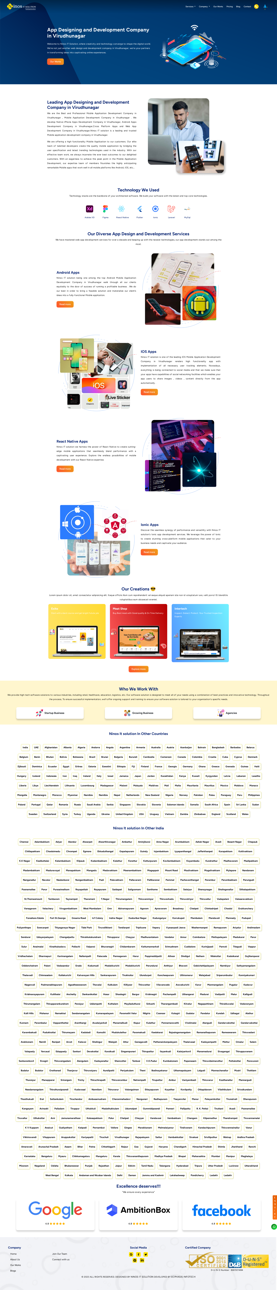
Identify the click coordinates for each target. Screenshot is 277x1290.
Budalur (25, 1070)
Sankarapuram (108, 975)
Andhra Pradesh (245, 1137)
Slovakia (141, 804)
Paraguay (226, 795)
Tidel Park (86, 927)
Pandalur (205, 1013)
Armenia (140, 747)
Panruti (223, 946)
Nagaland (39, 1165)
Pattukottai (235, 1061)
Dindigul (185, 956)
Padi (101, 880)
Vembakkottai (175, 1137)
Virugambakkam (68, 908)
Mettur (226, 1042)
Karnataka (29, 1156)
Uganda (91, 814)
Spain (227, 804)
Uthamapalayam (182, 1070)
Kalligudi (247, 994)
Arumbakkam (182, 841)
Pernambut (99, 1127)
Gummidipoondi (151, 1108)
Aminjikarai (144, 841)
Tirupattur (157, 1080)
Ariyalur (237, 927)
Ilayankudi (165, 1051)
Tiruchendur (76, 1099)
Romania (63, 804)
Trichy (81, 1080)
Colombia (197, 757)
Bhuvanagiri (107, 946)
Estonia (92, 766)
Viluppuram (49, 1137)
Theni (142, 1070)
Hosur (106, 994)
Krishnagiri (151, 994)
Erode (78, 965)
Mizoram (23, 1165)
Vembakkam (174, 1118)
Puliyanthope (24, 927)
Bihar (80, 1146)
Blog (238, 6)
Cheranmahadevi (121, 1099)
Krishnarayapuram (34, 994)
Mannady (231, 918)
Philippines (254, 795)
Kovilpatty (186, 1089)
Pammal (170, 880)
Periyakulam (127, 1070)
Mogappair (153, 870)
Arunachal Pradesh (48, 1146)
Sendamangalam (81, 1013)
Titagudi (237, 946)
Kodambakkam (99, 861)
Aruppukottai (68, 1137)
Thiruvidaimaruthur (212, 1061)
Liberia (22, 785)
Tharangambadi (169, 1003)
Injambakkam (161, 851)
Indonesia (51, 776)
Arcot (69, 1042)
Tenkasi (136, 1061)
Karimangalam (65, 956)
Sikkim (131, 1165)
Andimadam (253, 927)
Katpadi (82, 1127)
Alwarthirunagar (107, 841)
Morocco (57, 795)
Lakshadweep (177, 1175)
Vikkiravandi (30, 1137)
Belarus (250, 747)
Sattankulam (56, 1099)
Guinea (244, 766)
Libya (35, 785)
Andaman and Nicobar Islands (95, 1175)
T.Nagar (105, 899)
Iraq (75, 776)
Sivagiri (44, 1061)
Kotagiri (175, 1013)
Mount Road (171, 870)
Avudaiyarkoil (99, 1022)
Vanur (249, 1127)
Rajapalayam (142, 1137)
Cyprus (238, 757)
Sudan (255, 804)
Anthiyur (168, 965)
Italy (99, 776)
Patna (92, 1146)
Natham (200, 956)
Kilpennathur (210, 1118)
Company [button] (203, 6)
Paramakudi (139, 1032)
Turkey (77, 814)
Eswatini (106, 766)
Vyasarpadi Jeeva (175, 927)
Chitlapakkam (32, 851)
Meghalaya (247, 1156)
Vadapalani (223, 899)
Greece (215, 766)
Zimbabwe (200, 814)
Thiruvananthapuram (137, 1156)
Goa (136, 1146)
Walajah (112, 1042)
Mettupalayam (219, 937)
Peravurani (252, 1061)
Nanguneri (142, 1099)
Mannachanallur (219, 1070)
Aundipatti (108, 1070)
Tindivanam (186, 1127)
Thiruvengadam (62, 1061)
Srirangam (66, 1080)
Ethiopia (121, 766)
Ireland (87, 776)
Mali (166, 785)
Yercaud (45, 1051)
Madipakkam (251, 861)
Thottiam (251, 1070)
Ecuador (52, 766)
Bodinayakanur (159, 1070)
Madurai (204, 994)
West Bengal (52, 1175)
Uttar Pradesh (215, 1165)
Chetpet (194, 908)
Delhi (119, 1175)
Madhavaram (231, 861)
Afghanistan (51, 747)
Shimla (221, 1146)
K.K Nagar (24, 861)
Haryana (163, 1146)
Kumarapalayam (105, 1013)
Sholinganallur (225, 889)
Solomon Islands (175, 804)
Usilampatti (96, 1003)
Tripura (198, 1165)
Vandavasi (155, 1118)
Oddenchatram (30, 965)
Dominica (37, 766)
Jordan (151, 776)
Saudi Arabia (94, 804)
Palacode (102, 956)
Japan (137, 776)
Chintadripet (211, 908)
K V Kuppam (32, 1127)
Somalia (194, 804)
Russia (77, 804)
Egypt (66, 766)
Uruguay (154, 814)
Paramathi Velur (128, 1013)
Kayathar (170, 1089)
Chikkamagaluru (81, 1156)
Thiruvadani (248, 1032)
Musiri (237, 1070)
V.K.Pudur (151, 1061)
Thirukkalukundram (90, 937)
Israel (110, 776)
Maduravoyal (53, 870)
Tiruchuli (103, 1137)
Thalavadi (27, 975)
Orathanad (55, 1070)
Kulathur (150, 1022)
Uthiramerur (186, 975)
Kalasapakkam (94, 1118)
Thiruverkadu (167, 899)
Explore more (139, 669)
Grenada (230, 766)
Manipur (230, 1156)
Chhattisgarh (108, 1146)
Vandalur (169, 937)
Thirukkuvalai (226, 1003)
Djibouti (22, 766)
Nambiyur (225, 965)
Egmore (87, 851)
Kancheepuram (166, 975)
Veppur (252, 946)
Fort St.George (58, 918)
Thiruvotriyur (186, 899)
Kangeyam (27, 1108)
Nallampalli (85, 956)
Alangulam (82, 1061)
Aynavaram (161, 908)
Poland (21, 804)
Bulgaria (118, 757)
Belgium (23, 757)
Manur (195, 1099)
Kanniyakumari (247, 975)
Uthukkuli (91, 1108)
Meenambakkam (132, 870)
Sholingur (97, 1042)
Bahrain (202, 747)
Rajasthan (104, 1165)
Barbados (235, 747)
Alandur (72, 841)
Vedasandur (63, 965)
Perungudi (248, 880)
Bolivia (63, 757)
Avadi (218, 841)
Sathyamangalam (246, 965)
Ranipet (56, 1042)
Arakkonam (27, 1042)
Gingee (128, 1127)
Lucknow (233, 1165)
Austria (170, 747)
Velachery (47, 908)
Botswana (78, 757)
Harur (136, 956)
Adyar (59, 841)
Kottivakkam (245, 851)
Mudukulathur (119, 1032)
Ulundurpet (145, 975)
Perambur (210, 880)
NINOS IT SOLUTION (142, 1276)
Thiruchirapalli (97, 1080)
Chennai (24, 841)
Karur (198, 984)
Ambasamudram (97, 1099)
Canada (182, 757)
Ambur (172, 1080)
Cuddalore (189, 946)
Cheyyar (139, 1118)
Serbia (110, 804)
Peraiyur (79, 1003)
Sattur (158, 1137)
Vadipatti (220, 994)
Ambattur (127, 841)
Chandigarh (180, 1146)
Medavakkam (110, 870)
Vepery (156, 927)
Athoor (171, 956)
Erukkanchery (245, 908)
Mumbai (215, 1156)
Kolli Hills (28, 1013)
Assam (67, 1146)
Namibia (88, 795)
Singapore (125, 804)
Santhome (152, 889)
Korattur (132, 861)
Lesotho (256, 776)
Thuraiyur (31, 1080)
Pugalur (233, 984)
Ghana (202, 766)
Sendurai (25, 937)
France (158, 766)
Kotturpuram (150, 861)
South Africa (211, 804)
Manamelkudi (120, 1022)
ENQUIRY (275, 1207)
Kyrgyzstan (212, 776)
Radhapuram (160, 1099)
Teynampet (72, 899)
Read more (65, 304)
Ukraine (105, 814)
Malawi (123, 785)
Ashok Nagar (202, 841)
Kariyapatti (87, 1137)
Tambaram (54, 899)
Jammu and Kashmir (153, 1175)
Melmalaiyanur (166, 1127)
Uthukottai (39, 1118)
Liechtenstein (51, 785)
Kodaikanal (233, 956)
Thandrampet (230, 1118)
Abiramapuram (126, 908)
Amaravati (26, 1146)
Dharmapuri (45, 956)
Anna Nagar (162, 841)
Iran (65, 776)
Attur (126, 1042)
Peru (239, 795)
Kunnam (24, 1022)
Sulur (24, 946)
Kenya (182, 776)
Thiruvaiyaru (90, 1070)
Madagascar (107, 785)
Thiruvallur (205, 899)
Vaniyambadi (189, 1080)
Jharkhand (237, 1146)
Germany (188, 766)
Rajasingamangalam (180, 1032)
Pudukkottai (49, 1032)
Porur (44, 889)
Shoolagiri (120, 994)
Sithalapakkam (247, 889)
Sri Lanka (241, 804)
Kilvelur (188, 1003)
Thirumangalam (124, 899)
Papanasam (190, 1061)
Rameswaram (229, 1032)
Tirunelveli (231, 1099)
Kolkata (69, 1175)
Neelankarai (62, 880)
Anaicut (49, 1127)
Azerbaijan (186, 747)
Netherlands (132, 795)
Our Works (218, 6)
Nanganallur (29, 880)
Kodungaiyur (159, 918)
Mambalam (197, 918)
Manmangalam (215, 984)
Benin (37, 757)
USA (141, 814)
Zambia (184, 814)
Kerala (116, 1156)
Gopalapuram (126, 851)
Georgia (172, 766)
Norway (183, 795)
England (216, 814)
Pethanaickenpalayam (165, 1042)
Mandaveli (214, 918)
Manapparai (48, 1080)
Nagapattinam (205, 1003)
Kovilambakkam (171, 861)
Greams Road (79, 918)
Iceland (36, 776)
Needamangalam (34, 1089)
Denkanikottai (89, 994)
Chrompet (71, 851)
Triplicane (141, 927)
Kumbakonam (170, 1061)
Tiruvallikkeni (105, 927)
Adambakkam (41, 841)
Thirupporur (113, 937)
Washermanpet (199, 927)
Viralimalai (190, 1022)
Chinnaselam (46, 975)
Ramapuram (220, 927)
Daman (132, 1175)
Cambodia (148, 757)
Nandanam (248, 870)
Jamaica (123, 776)
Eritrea (78, 766)
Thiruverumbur (119, 1080)
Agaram (144, 908)
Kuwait (196, 776)
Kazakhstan (167, 776)
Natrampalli (139, 1080)
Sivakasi (193, 1137)
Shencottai (120, 1061)
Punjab (88, 1165)
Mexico (224, 785)
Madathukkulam (110, 1108)
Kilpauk (81, 861)
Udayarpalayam (45, 937)
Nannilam (97, 1089)
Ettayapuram (152, 1089)
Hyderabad (182, 1165)
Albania (67, 747)
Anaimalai (38, 946)
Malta (178, 785)
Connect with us (60, 1259)
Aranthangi (80, 1022)
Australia (156, 747)
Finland (145, 766)
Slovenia (156, 804)
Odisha (54, 1165)
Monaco (253, 785)
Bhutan (50, 757)
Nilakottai (215, 956)
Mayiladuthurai (132, 1003)
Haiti (256, 766)
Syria (65, 814)
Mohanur (44, 1013)
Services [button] (190, 6)
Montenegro (39, 795)
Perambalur (40, 1022)
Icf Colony (97, 918)
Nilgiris (146, 1013)
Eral (42, 1099)
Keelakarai (157, 1032)
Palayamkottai (212, 1099)
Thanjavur (72, 1070)
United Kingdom (124, 814)
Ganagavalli (141, 1042)
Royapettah (81, 889)
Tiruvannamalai (252, 1118)
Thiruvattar (144, 984)
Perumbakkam (229, 880)
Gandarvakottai (226, 1022)
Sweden (33, 814)
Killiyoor (128, 984)
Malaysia (138, 785)
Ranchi (252, 1146)
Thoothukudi (27, 1099)
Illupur (136, 1022)
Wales (245, 814)
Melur (234, 994)
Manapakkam (73, 870)
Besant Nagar (234, 841)
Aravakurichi (182, 984)
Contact (247, 6)
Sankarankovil (26, 1061)
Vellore (114, 1127)
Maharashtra (198, 1156)
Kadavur (248, 984)
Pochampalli (169, 994)
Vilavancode (163, 984)
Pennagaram (120, 956)
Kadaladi (86, 1032)
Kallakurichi (65, 975)
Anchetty (71, 994)
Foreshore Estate (35, 918)
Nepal (117, 795)
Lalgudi (201, 1070)
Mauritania (192, 785)
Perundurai (152, 965)
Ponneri (170, 1108)
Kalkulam (113, 984)
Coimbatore (199, 937)
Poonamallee (28, 889)
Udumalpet (131, 1108)
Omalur (240, 1042)
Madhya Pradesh (163, 1156)
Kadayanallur (101, 1061)
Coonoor (160, 1013)
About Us (15, 1259)
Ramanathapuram (206, 1032)
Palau (212, 795)
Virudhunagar (122, 1137)
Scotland (231, 814)
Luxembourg (87, 785)
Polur (111, 1118)
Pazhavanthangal (189, 880)
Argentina (125, 747)
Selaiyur (187, 889)
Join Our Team (59, 1253)
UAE (36, 747)
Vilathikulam (224, 1089)
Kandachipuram (206, 1127)
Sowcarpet (43, 927)
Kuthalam (113, 1003)
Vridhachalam (25, 956)
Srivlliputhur (210, 1137)
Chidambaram (127, 946)
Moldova (238, 785)
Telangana (164, 1165)
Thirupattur (148, 1051)
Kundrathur (211, 861)
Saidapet (117, 889)
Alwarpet (87, 841)
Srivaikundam (244, 1089)
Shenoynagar (205, 889)
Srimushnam (171, 946)
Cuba (225, 757)
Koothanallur (226, 1080)
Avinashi (44, 1108)
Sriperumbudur (224, 975)
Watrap (227, 1137)
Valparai (90, 946)
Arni (53, 1118)
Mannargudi (245, 1080)
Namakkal (60, 1013)
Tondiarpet (124, 927)
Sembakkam (170, 889)
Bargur (135, 994)
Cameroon (166, 757)
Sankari (77, 1051)
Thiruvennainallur (230, 1127)
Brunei (104, 757)
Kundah (220, 1013)
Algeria (81, 747)
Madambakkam (31, 870)
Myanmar (73, 795)
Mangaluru (101, 1156)
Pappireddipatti (153, 956)
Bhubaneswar (71, 1165)
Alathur (249, 1013)
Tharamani (89, 899)
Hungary (21, 776)
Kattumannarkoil (150, 946)
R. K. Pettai (202, 1108)
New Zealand (152, 795)
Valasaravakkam (244, 899)
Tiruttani (218, 1108)
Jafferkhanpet (205, 851)
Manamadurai (204, 1051)
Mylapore (231, 870)
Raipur (124, 1146)
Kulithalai (55, 994)
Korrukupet (178, 918)
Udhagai (234, 1013)
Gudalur (190, 1013)
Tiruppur (74, 1108)
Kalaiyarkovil (184, 1051)
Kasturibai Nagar (138, 918)
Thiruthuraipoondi (58, 1089)
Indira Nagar (115, 918)
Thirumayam (68, 1032)
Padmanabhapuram (51, 984)
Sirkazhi (150, 1003)
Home (13, 1253)
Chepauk (253, 841)
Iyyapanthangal (183, 851)
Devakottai (93, 1051)
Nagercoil (30, 984)
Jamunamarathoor (71, 1118)
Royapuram (100, 889)
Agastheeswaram (77, 984)
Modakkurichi (112, 965)
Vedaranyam (246, 1003)
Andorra (95, 747)
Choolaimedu (53, 851)
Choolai (228, 908)
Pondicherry (197, 1175)
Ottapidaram (205, 1089)
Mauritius (209, 785)
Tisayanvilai (179, 1099)
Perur (253, 937)
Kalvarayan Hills (85, 975)
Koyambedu (192, 861)
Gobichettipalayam (203, 965)
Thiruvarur (207, 1080)
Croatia (212, 757)
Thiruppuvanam (244, 1051)
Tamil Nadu (147, 1165)
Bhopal (182, 1156)
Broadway (178, 908)
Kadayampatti (208, 1042)
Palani (47, 965)
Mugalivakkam (212, 870)
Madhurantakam (149, 937)
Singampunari (128, 1051)
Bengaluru (46, 1156)
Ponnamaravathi (170, 1022)
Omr (109, 908)
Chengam (192, 1118)
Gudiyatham (65, 1127)
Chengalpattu (67, 937)
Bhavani (183, 965)
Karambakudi (29, 1032)
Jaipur (118, 1165)
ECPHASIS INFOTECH (183, 1276)
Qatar (50, 804)
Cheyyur (130, 937)
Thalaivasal (189, 1042)
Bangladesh (218, 747)
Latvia (227, 776)
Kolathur (117, 861)
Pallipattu (185, 1108)
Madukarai (238, 937)
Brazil (92, 757)
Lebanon (241, 776)
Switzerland (49, 814)
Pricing (230, 6)
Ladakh (214, 1175)
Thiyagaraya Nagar (65, 927)
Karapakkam (225, 851)
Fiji (133, 766)
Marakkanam (145, 1127)
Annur (183, 937)
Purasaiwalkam (61, 889)
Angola (110, 747)
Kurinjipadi (207, 946)
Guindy (144, 851)
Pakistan (198, 795)
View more (74, 657)
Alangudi (207, 1022)
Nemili (42, 1042)
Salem (253, 1042)
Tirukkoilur (127, 975)
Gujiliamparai (252, 956)
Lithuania (70, 785)
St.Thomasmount (33, 899)
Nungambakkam (84, 880)
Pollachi (76, 946)
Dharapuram (250, 1099)
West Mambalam (92, 908)
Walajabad (204, 975)
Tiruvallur (22, 1118)
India (25, 747)
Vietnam (169, 814)
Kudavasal (80, 1089)
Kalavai (82, 1042)
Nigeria (169, 795)
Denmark (253, 757)
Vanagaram (30, 908)
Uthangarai (188, 994)
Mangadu (92, 870)
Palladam (59, 1108)
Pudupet (246, 918)
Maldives (153, 785)
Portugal (36, 804)
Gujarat (149, 1146)
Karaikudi (110, 1051)
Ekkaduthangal (105, 851)
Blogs (13, 1270)
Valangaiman (132, 1089)
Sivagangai (224, 1051)
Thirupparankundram (57, 1003)
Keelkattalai (42, 861)
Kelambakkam (63, 861)
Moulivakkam (191, 870)
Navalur (46, 880)
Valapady (30, 1051)
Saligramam (134, 889)
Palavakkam (116, 880)
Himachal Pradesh (202, 1146)
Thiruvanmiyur (146, 899)
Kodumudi (93, 965)
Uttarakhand (251, 1165)
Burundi (133, 757)
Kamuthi (101, 1032)
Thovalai (97, 984)
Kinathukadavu (57, 946)
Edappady (61, 1051)
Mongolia (22, 795)
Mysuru (62, 1156)
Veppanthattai (60, 1022)
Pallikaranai (153, 880)
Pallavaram (135, 880)
